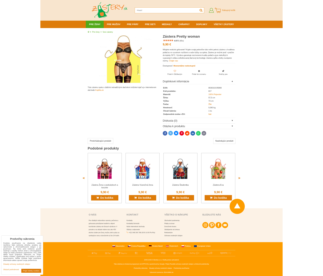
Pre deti (150, 24)
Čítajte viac (173, 61)
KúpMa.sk (99, 90)
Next (240, 178)
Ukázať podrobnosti (11, 269)
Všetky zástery (224, 24)
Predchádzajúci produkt (100, 141)
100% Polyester (214, 94)
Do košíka (106, 197)
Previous (83, 178)
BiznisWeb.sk (168, 272)
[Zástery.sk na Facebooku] (218, 228)
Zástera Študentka (180, 185)
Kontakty (129, 220)
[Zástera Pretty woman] (124, 59)
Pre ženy (94, 24)
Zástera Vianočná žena (142, 185)
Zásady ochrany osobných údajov (160, 268)
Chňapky (184, 24)
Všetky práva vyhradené (170, 260)
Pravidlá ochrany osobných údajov (181, 264)
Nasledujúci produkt (224, 141)
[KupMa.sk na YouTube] (225, 228)
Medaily (167, 24)
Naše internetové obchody (136, 226)
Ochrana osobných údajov (173, 235)
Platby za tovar (169, 223)
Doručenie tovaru (170, 226)
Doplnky (201, 24)
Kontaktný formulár (133, 223)
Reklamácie (168, 232)
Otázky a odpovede (133, 229)
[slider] (168, 40)
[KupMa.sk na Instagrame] (205, 228)
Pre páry (132, 24)
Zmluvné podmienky (202, 264)
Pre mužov (113, 24)
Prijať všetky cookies (31, 271)
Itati (209, 114)
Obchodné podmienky (172, 220)
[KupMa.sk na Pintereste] (212, 228)
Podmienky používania (181, 268)
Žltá (209, 104)
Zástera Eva (218, 185)
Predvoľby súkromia (140, 268)
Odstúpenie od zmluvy (172, 229)
